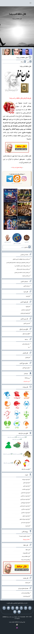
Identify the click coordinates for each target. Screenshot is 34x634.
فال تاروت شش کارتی (25, 506)
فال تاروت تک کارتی (25, 492)
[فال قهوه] (24, 209)
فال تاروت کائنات (26, 489)
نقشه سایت (11, 622)
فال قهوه (28, 306)
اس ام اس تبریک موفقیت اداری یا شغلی (21, 259)
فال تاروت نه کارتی (25, 509)
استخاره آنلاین (26, 286)
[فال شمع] (10, 209)
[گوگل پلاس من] (4, 608)
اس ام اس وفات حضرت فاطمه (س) (22, 266)
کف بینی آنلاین (26, 323)
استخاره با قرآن (13, 159)
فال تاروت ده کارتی (25, 512)
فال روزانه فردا (26, 596)
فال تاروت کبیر (26, 482)
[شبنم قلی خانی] (7, 52)
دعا (29, 347)
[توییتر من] (8, 608)
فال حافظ (28, 549)
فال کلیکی (27, 357)
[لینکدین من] (15, 612)
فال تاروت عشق (26, 516)
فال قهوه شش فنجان (25, 313)
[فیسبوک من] (21, 608)
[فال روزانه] (10, 196)
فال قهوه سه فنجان (25, 310)
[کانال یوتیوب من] (19, 612)
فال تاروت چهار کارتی (25, 499)
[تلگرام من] (25, 608)
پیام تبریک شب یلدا (25, 559)
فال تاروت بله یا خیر (25, 522)
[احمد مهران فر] (27, 52)
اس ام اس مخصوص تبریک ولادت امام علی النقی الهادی (18, 262)
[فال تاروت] (24, 196)
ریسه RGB (27, 378)
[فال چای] (24, 223)
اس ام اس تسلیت (26, 276)
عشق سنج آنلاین (26, 368)
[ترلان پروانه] (17, 52)
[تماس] (12, 608)
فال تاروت (27, 526)
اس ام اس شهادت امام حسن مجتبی (22, 272)
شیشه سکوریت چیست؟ (24, 536)
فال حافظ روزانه (26, 553)
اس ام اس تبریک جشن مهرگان (23, 269)
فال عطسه (27, 582)
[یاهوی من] (30, 608)
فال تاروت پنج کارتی (25, 502)
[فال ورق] (10, 223)
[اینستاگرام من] (17, 608)
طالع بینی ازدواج (26, 333)
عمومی (22, 247)
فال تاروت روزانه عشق (25, 519)
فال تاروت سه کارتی (25, 496)
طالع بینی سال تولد (25, 469)
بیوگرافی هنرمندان (25, 593)
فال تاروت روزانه (26, 479)
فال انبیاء (28, 296)
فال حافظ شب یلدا (17, 13)
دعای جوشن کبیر (26, 344)
